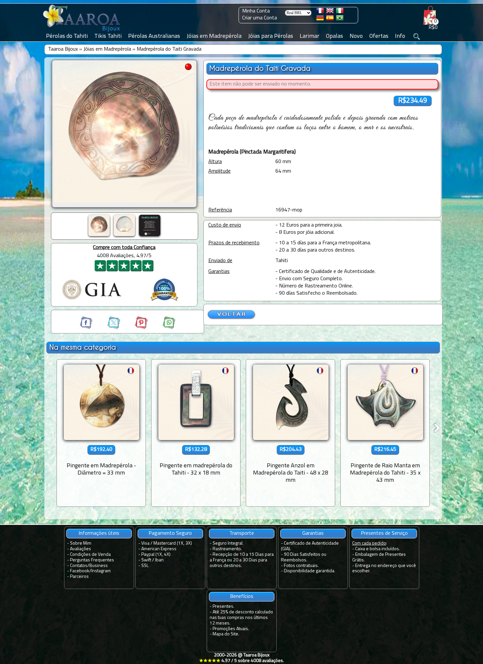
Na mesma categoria (82, 347)
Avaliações (80, 549)
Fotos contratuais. (301, 565)
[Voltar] (231, 318)
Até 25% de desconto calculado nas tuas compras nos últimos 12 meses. (241, 618)
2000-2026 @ (241, 658)
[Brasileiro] (339, 19)
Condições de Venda (90, 554)
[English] (330, 11)
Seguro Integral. (228, 543)
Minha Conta (256, 11)
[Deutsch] (320, 19)
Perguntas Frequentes (92, 560)
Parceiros (79, 576)
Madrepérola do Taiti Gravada (169, 49)
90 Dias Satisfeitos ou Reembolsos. (303, 557)
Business (98, 565)
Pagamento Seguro (170, 533)
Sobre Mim (80, 543)
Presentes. (223, 606)
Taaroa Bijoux (63, 49)
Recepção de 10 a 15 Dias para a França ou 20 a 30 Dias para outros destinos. (242, 560)
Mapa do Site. (226, 634)
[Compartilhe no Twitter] (108, 328)
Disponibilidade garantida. (309, 571)
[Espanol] (330, 19)
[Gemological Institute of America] (91, 300)
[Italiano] (339, 11)
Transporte (241, 533)
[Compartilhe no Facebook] (87, 328)
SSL (145, 565)
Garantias (313, 533)
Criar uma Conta (259, 18)
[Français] (320, 11)
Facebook (79, 571)
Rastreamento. (227, 549)
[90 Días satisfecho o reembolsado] (164, 302)
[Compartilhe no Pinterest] (135, 328)
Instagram (101, 571)
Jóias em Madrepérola (107, 49)
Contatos (78, 565)
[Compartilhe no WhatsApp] (162, 328)
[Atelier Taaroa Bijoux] (82, 32)
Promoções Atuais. (231, 629)
